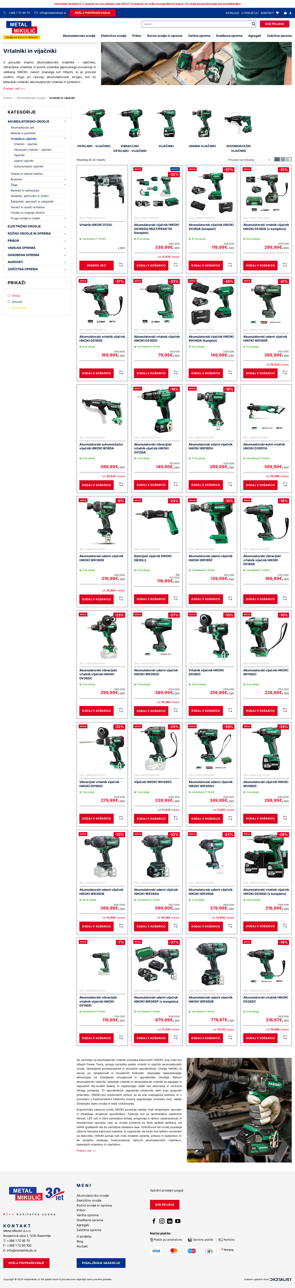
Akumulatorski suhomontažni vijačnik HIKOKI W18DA (101, 446)
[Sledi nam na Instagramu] (162, 1222)
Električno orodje (114, 36)
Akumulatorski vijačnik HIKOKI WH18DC (265, 672)
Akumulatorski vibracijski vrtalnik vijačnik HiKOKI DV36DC (98, 674)
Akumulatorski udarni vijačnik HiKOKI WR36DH (211, 784)
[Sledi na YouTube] (177, 1222)
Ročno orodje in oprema (164, 36)
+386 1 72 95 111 (19, 12)
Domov (8, 98)
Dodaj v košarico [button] (151, 265)
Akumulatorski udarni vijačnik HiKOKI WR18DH (211, 446)
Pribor (136, 36)
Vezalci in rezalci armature (28, 207)
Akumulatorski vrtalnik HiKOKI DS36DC (265, 999)
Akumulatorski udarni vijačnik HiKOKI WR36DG (156, 672)
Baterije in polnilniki (23, 133)
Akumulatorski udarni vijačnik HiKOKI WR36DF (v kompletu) (156, 999)
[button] (285, 12)
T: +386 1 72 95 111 (17, 1240)
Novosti (17, 301)
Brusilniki (16, 179)
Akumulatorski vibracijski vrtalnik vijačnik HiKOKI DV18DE (262, 560)
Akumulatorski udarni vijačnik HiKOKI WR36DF (265, 338)
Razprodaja (19, 307)
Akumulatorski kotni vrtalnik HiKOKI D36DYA (264, 446)
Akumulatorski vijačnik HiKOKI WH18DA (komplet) (211, 338)
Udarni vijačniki (24, 160)
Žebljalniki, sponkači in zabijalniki (32, 201)
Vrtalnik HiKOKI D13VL (96, 225)
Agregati (254, 36)
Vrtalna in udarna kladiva (27, 173)
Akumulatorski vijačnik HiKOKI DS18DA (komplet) (211, 226)
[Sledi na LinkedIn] (169, 1222)
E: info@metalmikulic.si (20, 1250)
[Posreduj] (253, 23)
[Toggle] (65, 121)
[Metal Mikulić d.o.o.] (21, 30)
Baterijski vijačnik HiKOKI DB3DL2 (153, 558)
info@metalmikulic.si (52, 12)
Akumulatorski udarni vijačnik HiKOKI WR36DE (101, 558)
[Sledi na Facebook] (154, 1222)
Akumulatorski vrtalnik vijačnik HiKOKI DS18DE (102, 338)
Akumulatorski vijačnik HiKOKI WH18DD (265, 784)
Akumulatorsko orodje (79, 36)
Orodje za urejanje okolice (28, 212)
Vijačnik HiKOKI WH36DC (153, 782)
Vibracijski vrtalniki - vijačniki (32, 149)
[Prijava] (290, 12)
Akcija (16, 295)
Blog (80, 1241)
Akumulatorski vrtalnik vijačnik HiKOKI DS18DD (157, 338)
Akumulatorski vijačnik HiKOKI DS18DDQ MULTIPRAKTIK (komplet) (156, 229)
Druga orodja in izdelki (25, 218)
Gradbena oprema (229, 36)
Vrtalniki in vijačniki (23, 138)
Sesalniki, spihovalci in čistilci (30, 196)
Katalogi (232, 13)
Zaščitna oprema (279, 36)
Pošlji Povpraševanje (92, 12)
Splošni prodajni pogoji (166, 1190)
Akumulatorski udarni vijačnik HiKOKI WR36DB (101, 891)
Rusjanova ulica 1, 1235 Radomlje (27, 1236)
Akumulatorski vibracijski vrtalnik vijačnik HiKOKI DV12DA (153, 448)
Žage (14, 185)
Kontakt (267, 13)
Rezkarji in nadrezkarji (25, 190)
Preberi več (96, 265)
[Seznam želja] (277, 12)
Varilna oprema (199, 36)
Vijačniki (19, 155)
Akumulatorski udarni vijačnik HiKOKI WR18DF (211, 558)
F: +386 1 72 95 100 (17, 1245)
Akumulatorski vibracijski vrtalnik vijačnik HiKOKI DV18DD (98, 1001)
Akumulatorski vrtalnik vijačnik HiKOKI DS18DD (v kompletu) (266, 891)
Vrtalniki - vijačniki (26, 144)
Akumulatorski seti (22, 127)
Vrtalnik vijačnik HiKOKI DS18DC (206, 672)
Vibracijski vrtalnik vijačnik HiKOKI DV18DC (99, 784)
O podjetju (249, 13)
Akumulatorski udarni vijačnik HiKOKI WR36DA (156, 891)
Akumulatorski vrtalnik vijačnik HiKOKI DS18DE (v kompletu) (266, 226)
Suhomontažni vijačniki (28, 166)
